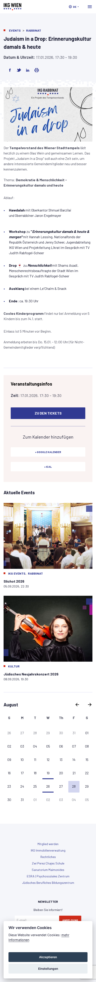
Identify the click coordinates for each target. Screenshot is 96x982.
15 (87, 759)
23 (9, 786)
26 (9, 733)
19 (48, 773)
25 (35, 786)
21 (74, 773)
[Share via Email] (36, 70)
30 (61, 733)
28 (35, 733)
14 (73, 759)
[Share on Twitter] (18, 70)
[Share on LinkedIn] (27, 70)
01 (86, 733)
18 (35, 773)
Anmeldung (70, 920)
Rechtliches (48, 857)
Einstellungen (48, 968)
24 (22, 786)
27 (22, 733)
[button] (74, 7)
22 (87, 773)
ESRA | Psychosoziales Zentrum (48, 876)
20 (61, 773)
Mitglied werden (48, 844)
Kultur (14, 666)
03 (22, 746)
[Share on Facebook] (10, 70)
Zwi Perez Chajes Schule (48, 863)
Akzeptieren (48, 957)
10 (22, 759)
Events (15, 30)
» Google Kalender (48, 451)
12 (48, 759)
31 (74, 733)
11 (35, 759)
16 (9, 773)
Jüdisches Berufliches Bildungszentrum (48, 882)
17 (22, 773)
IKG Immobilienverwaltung (48, 850)
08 (87, 746)
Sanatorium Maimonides (48, 870)
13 (61, 759)
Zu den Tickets (48, 413)
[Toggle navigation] (89, 6)
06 (61, 746)
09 (9, 759)
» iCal (48, 466)
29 (48, 733)
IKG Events (16, 573)
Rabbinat (33, 30)
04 (35, 746)
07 (74, 746)
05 (48, 746)
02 (9, 746)
